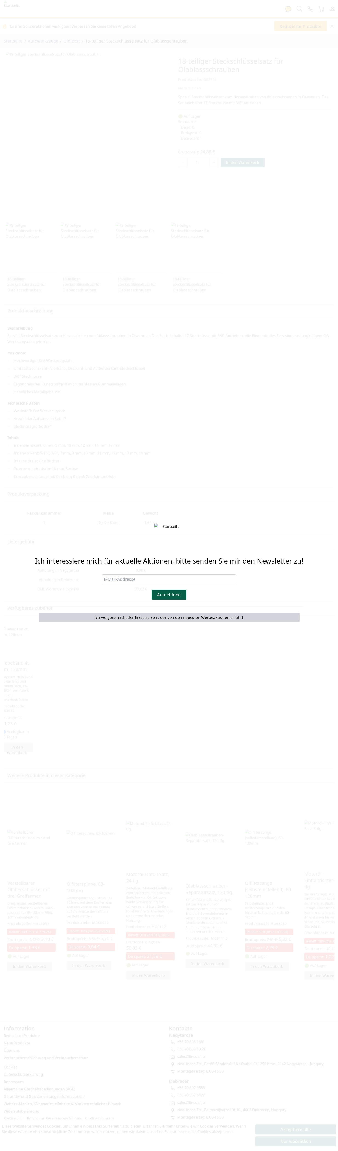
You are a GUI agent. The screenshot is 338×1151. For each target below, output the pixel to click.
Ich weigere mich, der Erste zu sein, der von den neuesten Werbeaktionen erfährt (169, 617)
